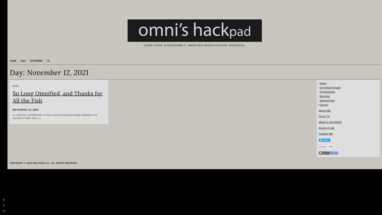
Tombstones (327, 92)
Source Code (326, 128)
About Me (325, 110)
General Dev (327, 100)
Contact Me (326, 134)
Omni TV (324, 116)
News (16, 86)
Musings (324, 96)
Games (323, 105)
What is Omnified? (330, 122)
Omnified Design (330, 87)
